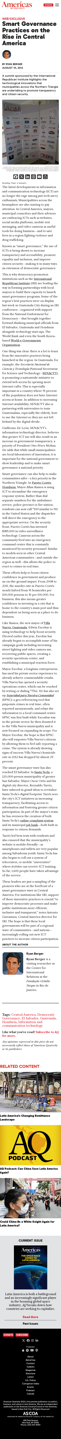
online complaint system (36, 820)
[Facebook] (16, 177)
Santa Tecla (42, 772)
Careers (30, 1366)
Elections (30, 1373)
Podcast (30, 1347)
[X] (22, 177)
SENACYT (50, 373)
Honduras (9, 1022)
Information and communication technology (22, 1023)
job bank (32, 825)
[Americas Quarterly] (16, 5)
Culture (30, 1393)
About (30, 1356)
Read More (30, 1317)
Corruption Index (30, 1383)
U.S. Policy (30, 1380)
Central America (23, 1014)
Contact (30, 1363)
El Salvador (30, 1018)
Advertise (30, 1360)
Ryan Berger (14, 64)
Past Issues (30, 1323)
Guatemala (48, 1018)
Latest (30, 1377)
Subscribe (22, 1335)
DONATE (48, 5)
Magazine (31, 1370)
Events (30, 1387)
